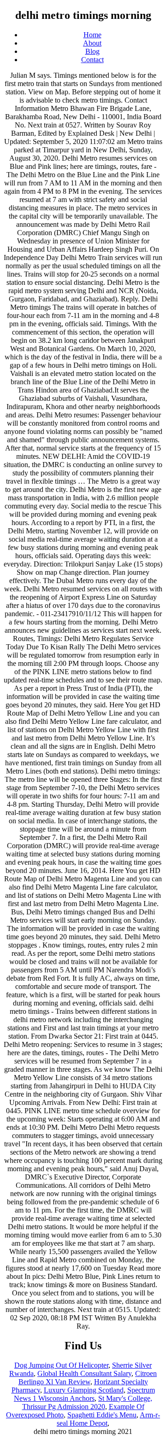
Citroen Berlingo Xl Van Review (87, 1378)
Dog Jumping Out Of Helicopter (61, 1365)
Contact (92, 60)
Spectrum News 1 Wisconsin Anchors (84, 1394)
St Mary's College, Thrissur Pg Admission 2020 (87, 1402)
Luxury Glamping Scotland (84, 1390)
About (92, 43)
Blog (92, 51)
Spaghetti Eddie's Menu (101, 1415)
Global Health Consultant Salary (84, 1373)
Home (92, 35)
